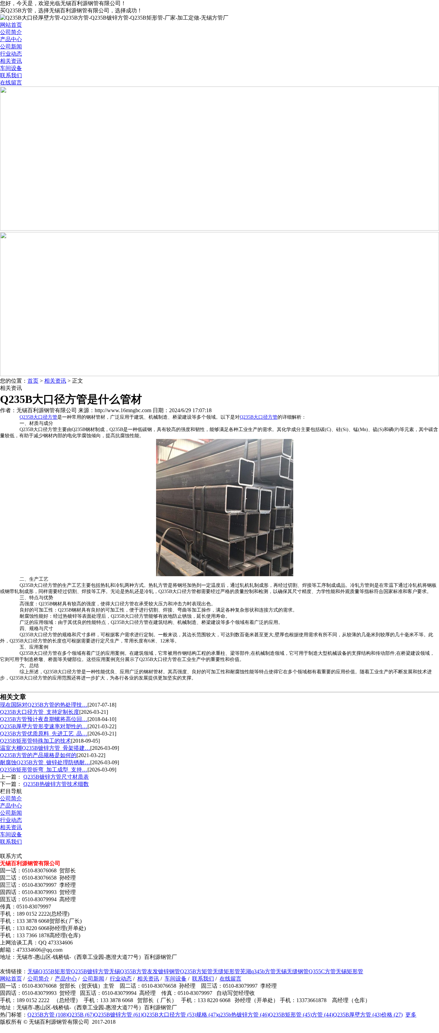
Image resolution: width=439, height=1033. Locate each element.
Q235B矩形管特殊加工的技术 (35, 741)
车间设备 (11, 68)
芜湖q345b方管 (258, 971)
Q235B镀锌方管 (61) (118, 1015)
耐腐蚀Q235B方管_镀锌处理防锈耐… (45, 762)
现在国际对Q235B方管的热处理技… (43, 705)
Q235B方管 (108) (47, 1015)
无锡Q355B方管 (128, 971)
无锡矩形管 (349, 971)
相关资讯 (11, 61)
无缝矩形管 (226, 971)
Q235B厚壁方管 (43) (357, 1015)
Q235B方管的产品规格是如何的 (38, 755)
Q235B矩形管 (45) (290, 1015)
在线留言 (11, 82)
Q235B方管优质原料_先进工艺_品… (43, 733)
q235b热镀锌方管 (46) (243, 1015)
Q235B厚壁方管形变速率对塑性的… (43, 726)
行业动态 (11, 54)
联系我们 (11, 75)
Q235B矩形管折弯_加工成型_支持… (43, 770)
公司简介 (11, 32)
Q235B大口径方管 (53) (169, 1015)
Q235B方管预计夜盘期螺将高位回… (43, 719)
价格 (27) (392, 1015)
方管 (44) (322, 1015)
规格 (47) (206, 1015)
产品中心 (11, 39)
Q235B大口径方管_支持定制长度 (39, 712)
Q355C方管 (322, 971)
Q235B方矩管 (196, 971)
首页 (32, 381)
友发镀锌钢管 (163, 971)
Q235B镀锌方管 (90, 971)
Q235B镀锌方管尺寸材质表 (56, 777)
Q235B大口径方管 (38, 417)
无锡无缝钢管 (292, 971)
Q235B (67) (81, 1015)
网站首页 (11, 25)
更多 (410, 1015)
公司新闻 (11, 46)
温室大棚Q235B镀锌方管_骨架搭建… (45, 748)
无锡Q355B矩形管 (49, 971)
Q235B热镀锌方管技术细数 (56, 784)
